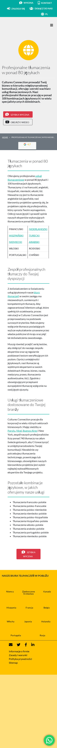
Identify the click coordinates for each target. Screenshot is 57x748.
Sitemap (13, 662)
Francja (29, 607)
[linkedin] (30, 645)
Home (5, 137)
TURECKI (34, 235)
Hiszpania (11, 607)
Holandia (45, 621)
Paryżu (11, 430)
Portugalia (16, 635)
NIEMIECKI (15, 241)
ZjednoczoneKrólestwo (28, 592)
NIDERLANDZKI (38, 229)
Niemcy (10, 591)
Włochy (10, 621)
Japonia (28, 621)
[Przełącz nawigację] (51, 25)
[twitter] (16, 645)
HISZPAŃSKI (16, 235)
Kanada (47, 591)
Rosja (42, 635)
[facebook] (24, 645)
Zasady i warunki (18, 655)
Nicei (19, 430)
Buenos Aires (30, 430)
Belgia (47, 607)
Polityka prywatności (20, 658)
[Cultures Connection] (19, 25)
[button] (50, 14)
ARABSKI (34, 241)
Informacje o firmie (19, 651)
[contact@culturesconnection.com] (11, 645)
